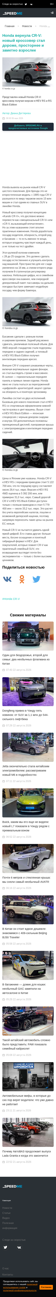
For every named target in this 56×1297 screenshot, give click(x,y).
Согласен (46, 1287)
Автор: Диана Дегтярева (16, 113)
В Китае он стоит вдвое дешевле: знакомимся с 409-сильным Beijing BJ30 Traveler (24, 933)
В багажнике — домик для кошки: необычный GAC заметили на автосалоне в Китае (24, 989)
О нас (5, 1268)
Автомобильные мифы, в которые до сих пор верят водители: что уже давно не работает (28, 1100)
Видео (6, 1218)
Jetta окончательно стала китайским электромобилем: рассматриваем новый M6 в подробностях (25, 770)
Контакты (7, 1274)
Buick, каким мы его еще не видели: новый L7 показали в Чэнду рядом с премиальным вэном (25, 826)
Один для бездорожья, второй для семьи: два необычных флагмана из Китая (25, 659)
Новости (7, 1208)
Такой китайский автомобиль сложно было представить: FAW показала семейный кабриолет (26, 1044)
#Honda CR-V (11, 598)
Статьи (6, 1213)
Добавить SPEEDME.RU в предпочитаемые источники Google (28, 126)
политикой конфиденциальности (19, 1290)
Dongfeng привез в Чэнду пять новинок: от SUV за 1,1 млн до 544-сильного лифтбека (25, 715)
